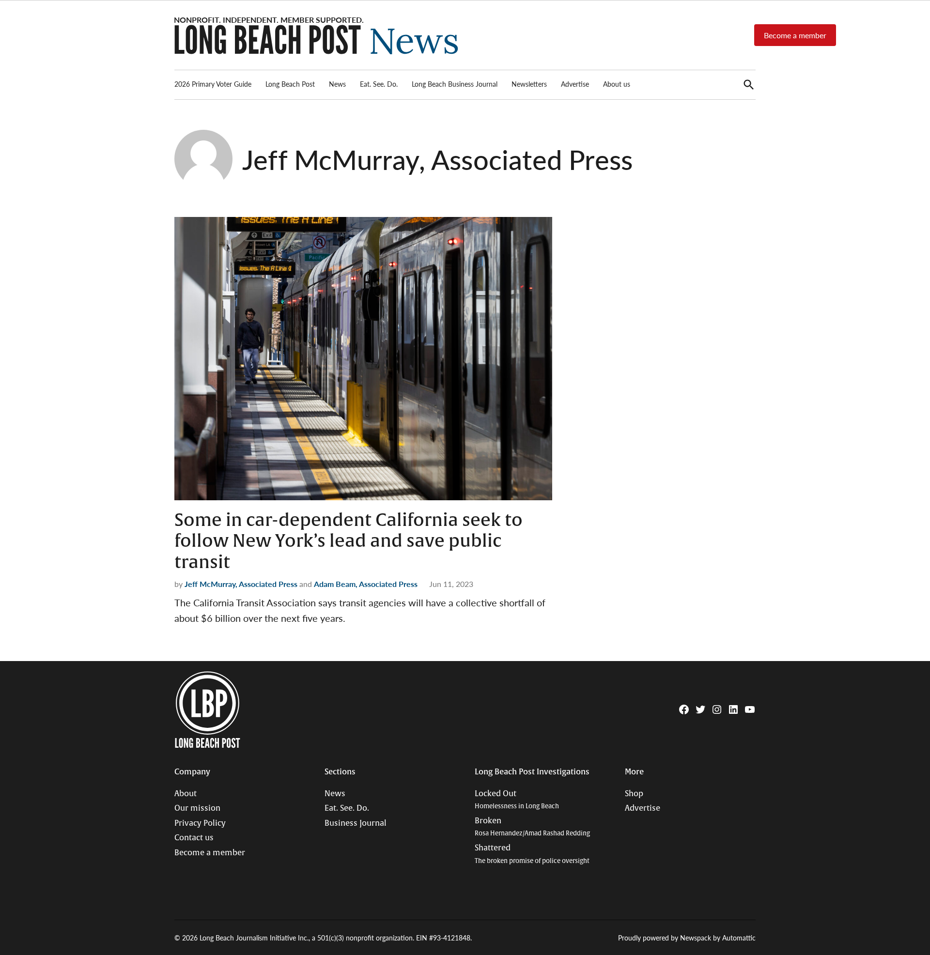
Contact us (194, 838)
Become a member (795, 35)
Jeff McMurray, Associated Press (241, 583)
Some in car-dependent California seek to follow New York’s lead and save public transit (348, 541)
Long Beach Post (290, 84)
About (185, 794)
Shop (634, 794)
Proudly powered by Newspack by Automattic (687, 937)
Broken (532, 827)
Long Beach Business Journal (454, 84)
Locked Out (517, 800)
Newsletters (529, 84)
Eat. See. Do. (379, 84)
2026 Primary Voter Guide (212, 84)
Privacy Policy (200, 823)
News (337, 84)
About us (616, 84)
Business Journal (356, 823)
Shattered (532, 854)
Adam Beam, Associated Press (366, 583)
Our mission (197, 808)
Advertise (575, 84)
